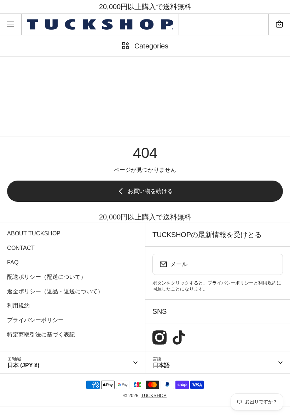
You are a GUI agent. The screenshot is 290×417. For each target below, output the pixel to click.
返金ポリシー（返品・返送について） (55, 291)
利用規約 (18, 306)
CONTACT (21, 248)
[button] (279, 24)
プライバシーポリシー (35, 320)
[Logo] (100, 24)
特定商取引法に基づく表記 (41, 334)
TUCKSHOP (154, 395)
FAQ (12, 262)
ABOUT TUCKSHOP (33, 233)
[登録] (273, 264)
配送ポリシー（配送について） (46, 277)
